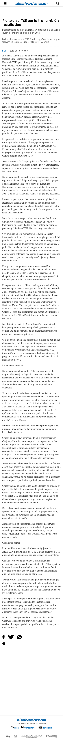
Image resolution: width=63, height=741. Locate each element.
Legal (16, 728)
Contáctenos (30, 728)
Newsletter (47, 728)
